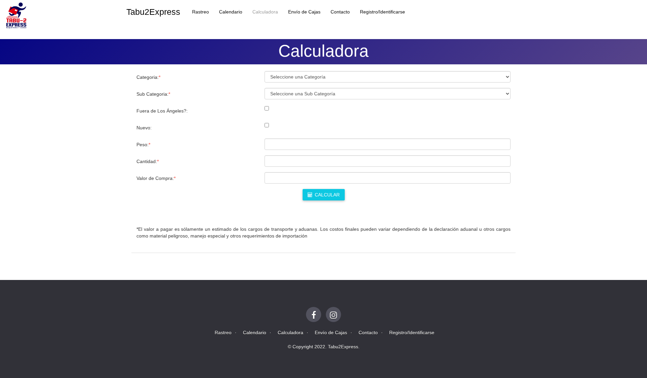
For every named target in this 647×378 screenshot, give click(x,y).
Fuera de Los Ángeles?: (162, 111)
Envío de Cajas (304, 11)
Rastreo (200, 11)
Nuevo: (144, 127)
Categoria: (148, 77)
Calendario (230, 11)
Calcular (326, 194)
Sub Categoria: (153, 94)
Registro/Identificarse (382, 11)
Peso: (143, 144)
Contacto (340, 11)
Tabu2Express (153, 12)
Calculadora (265, 11)
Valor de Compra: (156, 178)
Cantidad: (147, 161)
